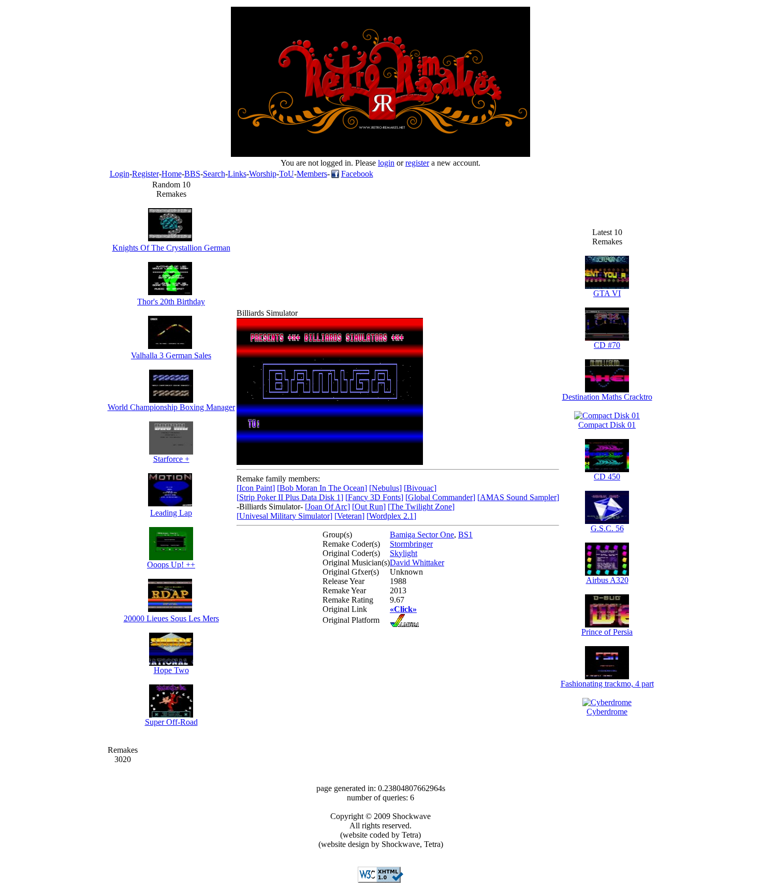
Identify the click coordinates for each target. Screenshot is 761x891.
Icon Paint (256, 488)
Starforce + (171, 459)
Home (172, 173)
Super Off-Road (171, 722)
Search (214, 173)
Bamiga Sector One (422, 534)
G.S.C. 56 (607, 528)
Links (237, 173)
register (417, 162)
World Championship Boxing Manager (171, 407)
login (386, 162)
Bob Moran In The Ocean (322, 488)
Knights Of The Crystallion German (171, 247)
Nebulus (385, 488)
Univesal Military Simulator (284, 516)
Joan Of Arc (327, 506)
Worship (262, 173)
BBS (192, 173)
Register (145, 173)
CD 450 (607, 476)
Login (119, 173)
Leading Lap (171, 512)
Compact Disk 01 (607, 424)
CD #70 (607, 345)
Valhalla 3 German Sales (171, 355)
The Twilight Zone (421, 506)
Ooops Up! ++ (171, 564)
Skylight (403, 553)
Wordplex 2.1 (391, 516)
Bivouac (420, 488)
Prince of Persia (607, 631)
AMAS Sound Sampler (518, 497)
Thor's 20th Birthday (171, 301)
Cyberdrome (607, 711)
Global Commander (440, 497)
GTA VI (607, 293)
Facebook (357, 173)
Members (312, 173)
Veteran (349, 516)
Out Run (369, 506)
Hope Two (171, 670)
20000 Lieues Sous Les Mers (171, 618)
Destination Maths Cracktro (607, 396)
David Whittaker (417, 562)
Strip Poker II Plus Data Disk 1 (290, 497)
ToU (286, 173)
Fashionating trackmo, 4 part (607, 683)
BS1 (465, 534)
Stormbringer (411, 543)
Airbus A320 (607, 580)
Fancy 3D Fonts (374, 497)
